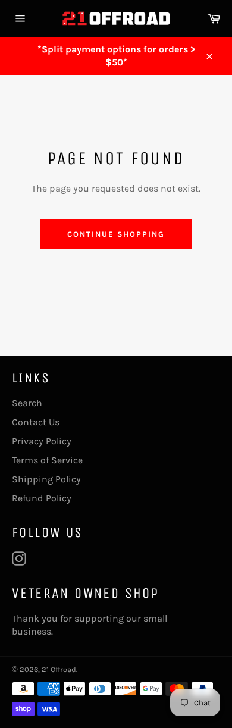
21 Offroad (59, 669)
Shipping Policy (46, 479)
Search (27, 403)
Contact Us (35, 422)
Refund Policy (41, 498)
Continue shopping (115, 234)
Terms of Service (47, 460)
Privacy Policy (41, 441)
